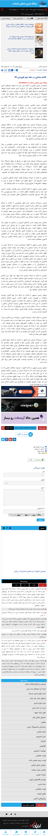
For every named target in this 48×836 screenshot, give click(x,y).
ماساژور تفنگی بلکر (39, 717)
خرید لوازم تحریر (40, 703)
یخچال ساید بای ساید (38, 698)
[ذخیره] (9, 70)
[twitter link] (6, 814)
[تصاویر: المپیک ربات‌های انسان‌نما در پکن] (24, 550)
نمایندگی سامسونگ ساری (36, 727)
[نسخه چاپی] (2, 70)
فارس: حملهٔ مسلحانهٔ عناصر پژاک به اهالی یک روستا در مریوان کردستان (23, 635)
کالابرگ (43, 741)
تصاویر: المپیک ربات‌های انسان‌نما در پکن (30, 571)
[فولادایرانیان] (24, 391)
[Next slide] (4, 528)
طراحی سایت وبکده (39, 770)
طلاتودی (43, 746)
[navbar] (46, 9)
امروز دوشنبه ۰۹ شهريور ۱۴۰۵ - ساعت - (31, 10)
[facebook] (7, 439)
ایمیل (43, 480)
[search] (2, 10)
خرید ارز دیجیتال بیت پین (36, 688)
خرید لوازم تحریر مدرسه (37, 693)
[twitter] (3, 439)
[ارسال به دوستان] (5, 70)
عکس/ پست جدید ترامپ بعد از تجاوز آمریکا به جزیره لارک (27, 609)
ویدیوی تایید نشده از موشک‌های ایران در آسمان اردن (28, 630)
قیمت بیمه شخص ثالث (37, 760)
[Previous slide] (10, 528)
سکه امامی (42, 784)
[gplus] (10, 439)
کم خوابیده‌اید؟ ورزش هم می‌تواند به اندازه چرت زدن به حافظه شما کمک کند (21, 38)
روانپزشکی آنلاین (40, 798)
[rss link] (15, 814)
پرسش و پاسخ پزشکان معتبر (35, 684)
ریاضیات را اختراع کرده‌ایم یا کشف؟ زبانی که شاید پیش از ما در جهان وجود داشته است (20, 51)
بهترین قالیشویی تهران (37, 779)
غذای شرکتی (41, 731)
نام (44, 471)
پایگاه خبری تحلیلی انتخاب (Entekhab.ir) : (32, 83)
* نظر (43, 488)
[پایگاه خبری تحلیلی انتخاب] (43, 3)
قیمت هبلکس (41, 755)
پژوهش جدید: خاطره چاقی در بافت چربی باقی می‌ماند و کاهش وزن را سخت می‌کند (20, 25)
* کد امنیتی (41, 508)
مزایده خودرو (41, 774)
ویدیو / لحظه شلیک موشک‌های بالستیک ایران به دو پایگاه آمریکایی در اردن (23, 614)
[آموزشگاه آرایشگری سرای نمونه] (24, 418)
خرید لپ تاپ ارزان (39, 708)
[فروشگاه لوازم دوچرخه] (24, 405)
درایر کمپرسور (41, 736)
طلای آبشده (41, 793)
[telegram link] (11, 814)
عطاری (43, 722)
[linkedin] (14, 439)
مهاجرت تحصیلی (40, 750)
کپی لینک (42, 428)
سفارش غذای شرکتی (38, 765)
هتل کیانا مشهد (40, 712)
